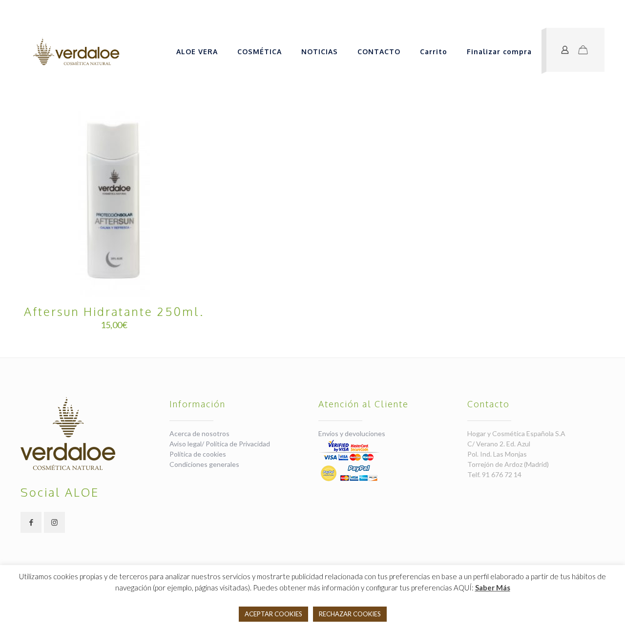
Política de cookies (197, 454)
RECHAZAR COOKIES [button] (350, 614)
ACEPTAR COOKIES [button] (273, 614)
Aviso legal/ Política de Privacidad (219, 444)
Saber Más (492, 587)
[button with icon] (31, 522)
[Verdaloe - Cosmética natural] (76, 52)
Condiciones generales (204, 464)
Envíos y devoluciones (351, 433)
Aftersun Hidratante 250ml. (114, 311)
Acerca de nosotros (199, 433)
